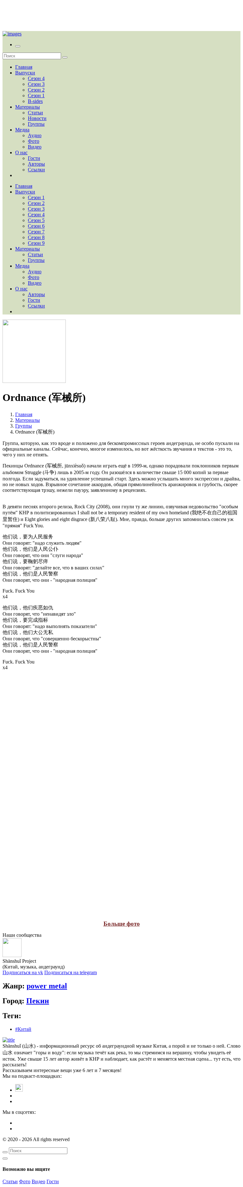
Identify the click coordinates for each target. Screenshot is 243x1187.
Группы (36, 124)
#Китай (23, 1029)
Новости (37, 118)
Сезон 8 (36, 237)
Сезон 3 (36, 84)
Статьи (35, 112)
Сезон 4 (36, 78)
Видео (34, 146)
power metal (47, 986)
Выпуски (25, 72)
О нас (21, 152)
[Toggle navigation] (17, 46)
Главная (23, 67)
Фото (33, 141)
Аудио (34, 135)
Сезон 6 (36, 226)
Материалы (27, 107)
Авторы (36, 164)
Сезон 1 (36, 95)
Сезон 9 (36, 243)
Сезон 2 (36, 89)
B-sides (35, 101)
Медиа (22, 129)
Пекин (37, 1001)
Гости (34, 158)
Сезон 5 (36, 220)
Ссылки (36, 169)
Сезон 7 (36, 231)
